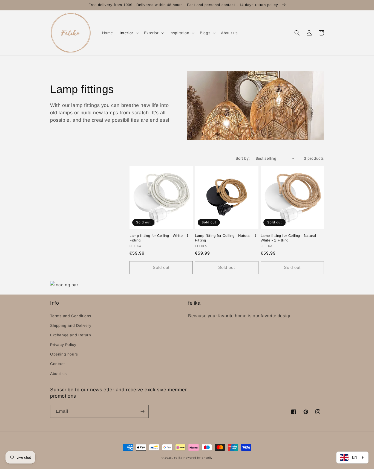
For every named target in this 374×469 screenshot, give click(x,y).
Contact (57, 364)
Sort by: (242, 158)
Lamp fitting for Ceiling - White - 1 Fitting (159, 238)
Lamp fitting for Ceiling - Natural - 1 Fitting (226, 238)
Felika (178, 457)
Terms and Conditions (70, 316)
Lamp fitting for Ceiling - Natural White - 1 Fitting (288, 238)
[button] (128, 33)
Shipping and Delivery (70, 325)
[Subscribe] (142, 411)
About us (58, 373)
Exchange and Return (70, 335)
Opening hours (64, 354)
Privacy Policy (63, 344)
